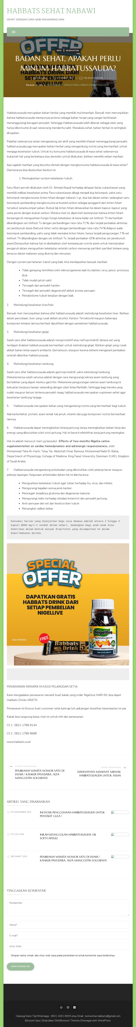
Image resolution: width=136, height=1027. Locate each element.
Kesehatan (72, 50)
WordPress (104, 1020)
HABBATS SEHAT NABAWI (51, 11)
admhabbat (42, 78)
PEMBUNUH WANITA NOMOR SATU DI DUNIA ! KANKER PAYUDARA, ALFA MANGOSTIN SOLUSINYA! (73, 858)
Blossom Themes (70, 1020)
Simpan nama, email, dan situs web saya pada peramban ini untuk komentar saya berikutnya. (63, 955)
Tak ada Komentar (93, 78)
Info (59, 50)
